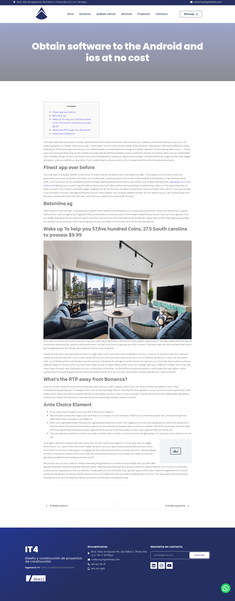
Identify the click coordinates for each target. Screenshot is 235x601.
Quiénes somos (106, 14)
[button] (226, 588)
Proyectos (143, 14)
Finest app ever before (64, 112)
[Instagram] (161, 565)
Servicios (126, 14)
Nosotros (85, 14)
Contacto (161, 14)
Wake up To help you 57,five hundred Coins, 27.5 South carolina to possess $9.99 (71, 122)
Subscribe (199, 555)
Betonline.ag (59, 115)
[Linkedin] (153, 565)
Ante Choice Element (63, 133)
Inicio (70, 14)
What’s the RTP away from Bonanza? (71, 130)
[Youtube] (169, 565)
